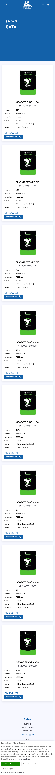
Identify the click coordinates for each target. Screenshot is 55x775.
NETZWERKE (27, 730)
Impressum (20, 772)
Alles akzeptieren (11, 764)
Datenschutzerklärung (23, 759)
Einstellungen (8, 769)
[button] (13, 137)
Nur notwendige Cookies (32, 764)
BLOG (27, 739)
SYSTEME (27, 724)
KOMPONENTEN (27, 727)
